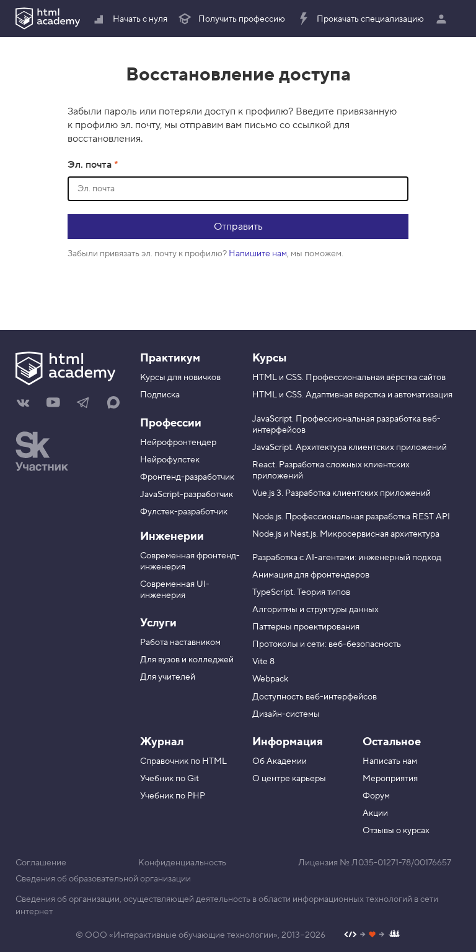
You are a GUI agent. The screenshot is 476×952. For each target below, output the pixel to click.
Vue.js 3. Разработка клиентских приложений (341, 493)
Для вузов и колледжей (187, 659)
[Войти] (444, 18)
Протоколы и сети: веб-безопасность (326, 644)
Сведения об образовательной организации (103, 879)
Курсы (269, 358)
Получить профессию (241, 19)
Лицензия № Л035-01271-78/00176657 (374, 862)
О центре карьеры (289, 778)
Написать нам (390, 761)
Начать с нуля (140, 19)
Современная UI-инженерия (174, 590)
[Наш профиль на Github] (372, 935)
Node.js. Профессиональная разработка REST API (351, 516)
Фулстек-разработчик (183, 511)
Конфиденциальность (182, 862)
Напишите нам (258, 253)
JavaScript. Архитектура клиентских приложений (349, 447)
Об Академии (279, 761)
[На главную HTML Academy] (47, 18)
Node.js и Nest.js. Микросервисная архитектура (345, 534)
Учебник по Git (169, 778)
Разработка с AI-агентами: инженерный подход (346, 557)
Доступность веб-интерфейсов (314, 697)
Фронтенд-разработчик (187, 477)
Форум (376, 796)
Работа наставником (180, 642)
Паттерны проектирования (305, 627)
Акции (375, 813)
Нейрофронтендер (178, 442)
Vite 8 (263, 661)
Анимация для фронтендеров (310, 575)
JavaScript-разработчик (186, 494)
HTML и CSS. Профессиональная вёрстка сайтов (349, 377)
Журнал (161, 741)
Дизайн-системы (286, 714)
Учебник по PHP (172, 796)
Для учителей (167, 677)
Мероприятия (390, 778)
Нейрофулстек (170, 459)
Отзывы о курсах (396, 830)
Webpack (270, 679)
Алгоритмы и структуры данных (315, 609)
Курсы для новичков (180, 377)
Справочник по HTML (183, 761)
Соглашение (40, 862)
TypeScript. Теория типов (301, 592)
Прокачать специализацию (370, 19)
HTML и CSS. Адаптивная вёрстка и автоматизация (352, 394)
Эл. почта (91, 164)
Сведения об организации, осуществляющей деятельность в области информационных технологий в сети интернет (226, 905)
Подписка (160, 394)
